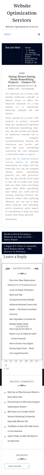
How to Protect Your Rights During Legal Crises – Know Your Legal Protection (22, 348)
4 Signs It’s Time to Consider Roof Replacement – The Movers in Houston (20, 249)
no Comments (28, 89)
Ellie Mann (12, 412)
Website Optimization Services (22, 13)
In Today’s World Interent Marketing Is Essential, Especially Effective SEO (21, 416)
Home (22, 73)
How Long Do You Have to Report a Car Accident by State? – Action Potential (23, 334)
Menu (7, 34)
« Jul (6, 368)
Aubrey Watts (13, 436)
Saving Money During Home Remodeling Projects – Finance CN (22, 79)
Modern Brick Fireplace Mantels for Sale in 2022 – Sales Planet (19, 237)
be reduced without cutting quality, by (22, 160)
